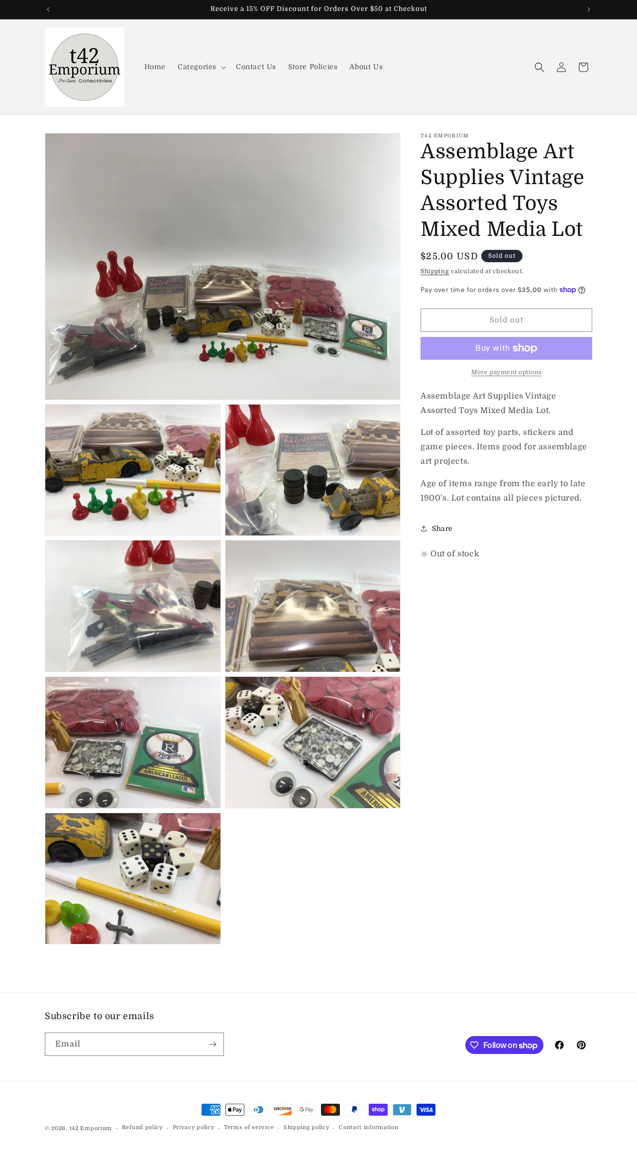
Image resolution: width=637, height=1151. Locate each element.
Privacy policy (193, 1127)
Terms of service (249, 1127)
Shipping (435, 271)
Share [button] (442, 528)
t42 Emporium (91, 1128)
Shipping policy (306, 1127)
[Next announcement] (589, 9)
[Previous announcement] (48, 9)
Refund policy (142, 1127)
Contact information (368, 1127)
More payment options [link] (506, 372)
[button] (201, 66)
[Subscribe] (212, 1044)
